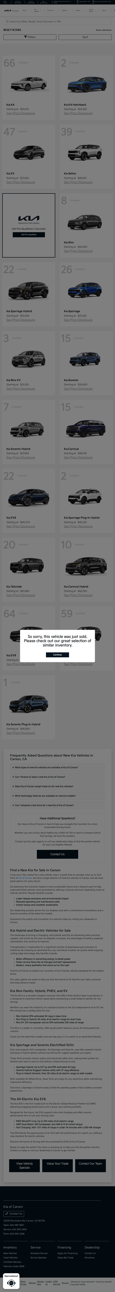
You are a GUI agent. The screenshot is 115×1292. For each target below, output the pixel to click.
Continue (57, 655)
